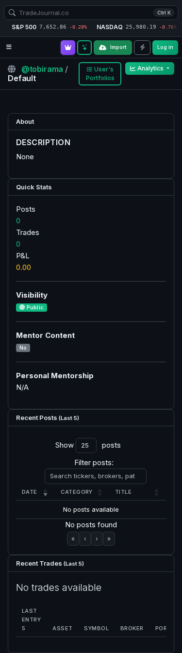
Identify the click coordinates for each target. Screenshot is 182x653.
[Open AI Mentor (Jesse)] (84, 47)
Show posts (88, 445)
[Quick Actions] (142, 47)
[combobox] (91, 12)
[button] (29, 491)
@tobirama (43, 69)
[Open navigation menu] (9, 47)
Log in (165, 47)
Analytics (151, 68)
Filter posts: (94, 462)
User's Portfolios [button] (100, 74)
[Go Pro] (68, 47)
